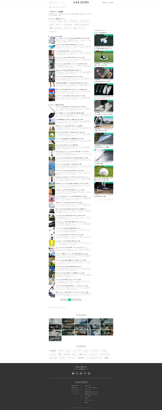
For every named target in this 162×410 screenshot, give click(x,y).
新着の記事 (104, 2)
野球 (52, 28)
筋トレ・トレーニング (79, 28)
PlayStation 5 (81, 357)
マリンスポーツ (74, 21)
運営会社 (86, 402)
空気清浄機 (53, 350)
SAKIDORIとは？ (88, 385)
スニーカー (62, 357)
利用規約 (86, 398)
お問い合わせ (87, 389)
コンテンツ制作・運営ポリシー (91, 387)
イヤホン (105, 350)
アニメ (74, 354)
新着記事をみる (74, 385)
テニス (65, 21)
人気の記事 (110, 2)
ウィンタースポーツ (85, 21)
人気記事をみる (74, 387)
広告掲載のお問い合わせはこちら (100, 30)
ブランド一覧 (75, 394)
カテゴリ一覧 (75, 389)
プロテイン (61, 350)
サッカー (59, 24)
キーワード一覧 (74, 391)
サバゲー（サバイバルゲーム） (82, 24)
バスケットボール (68, 24)
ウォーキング (53, 31)
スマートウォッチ (105, 354)
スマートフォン (93, 354)
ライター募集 (87, 396)
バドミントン (68, 28)
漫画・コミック (83, 354)
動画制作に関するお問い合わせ (91, 394)
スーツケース (72, 357)
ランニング (53, 21)
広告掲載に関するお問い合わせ (91, 391)
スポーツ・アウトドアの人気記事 (103, 199)
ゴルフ (52, 24)
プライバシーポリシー (89, 400)
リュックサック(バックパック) (94, 357)
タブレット (87, 350)
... (80, 299)
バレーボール (59, 28)
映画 (60, 354)
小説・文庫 (67, 354)
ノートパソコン (77, 350)
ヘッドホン (53, 354)
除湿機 (106, 357)
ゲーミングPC (54, 357)
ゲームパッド (96, 350)
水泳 (60, 21)
